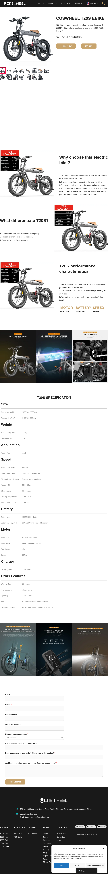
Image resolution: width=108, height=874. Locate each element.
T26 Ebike (4, 837)
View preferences (95, 865)
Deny (77, 865)
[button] (104, 848)
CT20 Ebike (4, 843)
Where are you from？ (14, 724)
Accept (61, 865)
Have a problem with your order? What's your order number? (30, 753)
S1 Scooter (32, 834)
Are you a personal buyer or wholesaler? (22, 743)
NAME (8, 695)
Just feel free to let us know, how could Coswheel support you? (31, 763)
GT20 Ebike (4, 846)
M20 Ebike (18, 834)
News (59, 840)
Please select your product (16, 734)
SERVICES (64, 3)
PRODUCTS (51, 3)
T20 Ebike (4, 834)
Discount (41, 3)
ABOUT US (61, 834)
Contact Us (61, 837)
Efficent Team (48, 862)
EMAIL (8, 704)
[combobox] (34, 738)
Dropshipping (48, 856)
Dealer (45, 859)
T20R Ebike (4, 840)
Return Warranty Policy (46, 850)
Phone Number (11, 714)
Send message (15, 782)
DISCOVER (76, 3)
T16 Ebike (18, 837)
